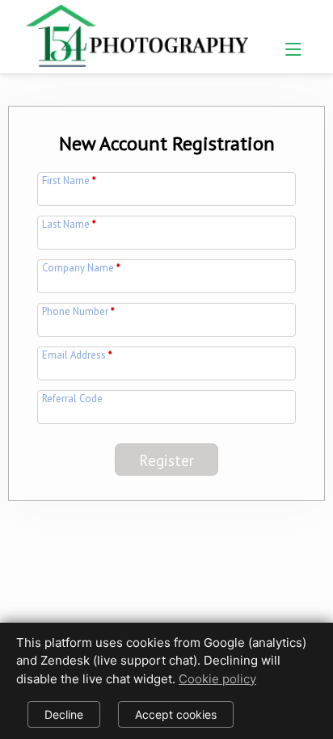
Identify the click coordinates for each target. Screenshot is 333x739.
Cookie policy (217, 679)
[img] (137, 33)
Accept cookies (176, 714)
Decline (63, 714)
